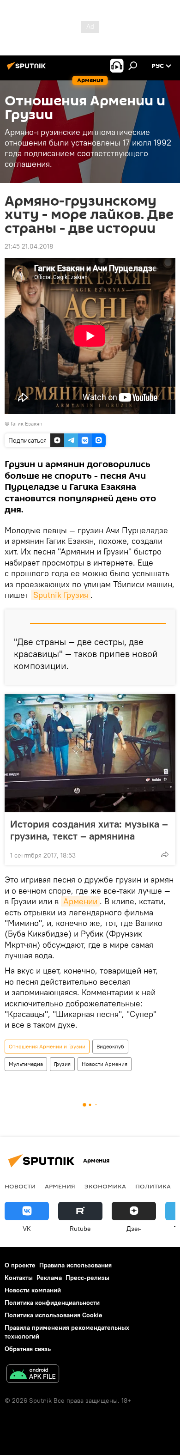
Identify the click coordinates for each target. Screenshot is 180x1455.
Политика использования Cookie (53, 1315)
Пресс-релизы (87, 1277)
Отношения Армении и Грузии (47, 1046)
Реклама (49, 1277)
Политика (153, 1186)
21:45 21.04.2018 (29, 246)
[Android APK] (32, 1374)
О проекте (20, 1265)
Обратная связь (28, 1349)
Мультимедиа (26, 1063)
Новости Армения (104, 1063)
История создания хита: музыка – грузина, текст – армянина (89, 830)
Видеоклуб (110, 1046)
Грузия (62, 1063)
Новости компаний (33, 1290)
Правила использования (75, 1265)
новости (20, 1186)
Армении (80, 901)
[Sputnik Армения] (28, 69)
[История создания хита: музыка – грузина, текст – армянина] (90, 753)
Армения (60, 1186)
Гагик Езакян (26, 423)
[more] (165, 854)
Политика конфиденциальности (52, 1302)
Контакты (19, 1277)
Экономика (105, 1186)
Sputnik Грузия (60, 595)
